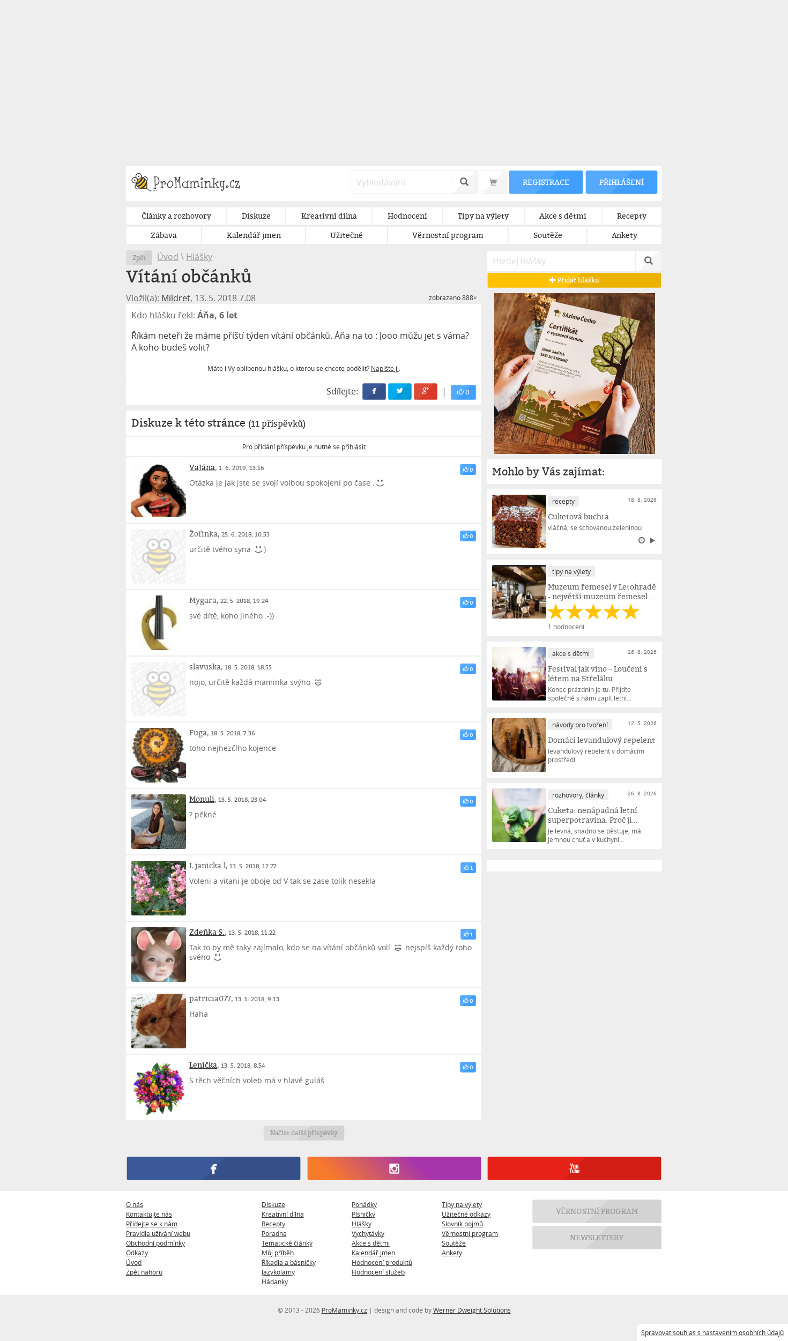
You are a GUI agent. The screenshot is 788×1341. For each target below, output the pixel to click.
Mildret (175, 298)
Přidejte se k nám (151, 1223)
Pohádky (364, 1204)
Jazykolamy (278, 1272)
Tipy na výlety (462, 1204)
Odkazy (137, 1252)
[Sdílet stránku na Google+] (426, 391)
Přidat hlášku (577, 280)
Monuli (201, 799)
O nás (134, 1204)
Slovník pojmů (462, 1223)
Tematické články (287, 1243)
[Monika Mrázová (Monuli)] (158, 821)
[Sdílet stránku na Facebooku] (374, 391)
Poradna (274, 1233)
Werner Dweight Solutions (472, 1310)
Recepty (273, 1223)
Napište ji (385, 368)
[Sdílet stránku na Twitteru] (400, 391)
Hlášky (199, 257)
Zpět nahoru (144, 1272)
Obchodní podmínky (155, 1243)
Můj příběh (278, 1252)
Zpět (139, 257)
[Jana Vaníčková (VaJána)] (158, 490)
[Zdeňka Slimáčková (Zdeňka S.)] (158, 954)
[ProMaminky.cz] (190, 183)
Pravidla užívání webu (158, 1233)
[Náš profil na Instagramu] (393, 1168)
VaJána (202, 467)
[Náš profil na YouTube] (574, 1168)
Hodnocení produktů (382, 1262)
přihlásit (353, 446)
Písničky (363, 1214)
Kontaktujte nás (149, 1214)
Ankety (452, 1252)
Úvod (168, 257)
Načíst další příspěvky (304, 1132)
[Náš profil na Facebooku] (213, 1168)
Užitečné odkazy (466, 1214)
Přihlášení (621, 182)
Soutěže (454, 1243)
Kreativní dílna (283, 1214)
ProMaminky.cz (344, 1310)
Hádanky (275, 1281)
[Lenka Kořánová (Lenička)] (158, 1087)
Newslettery (597, 1237)
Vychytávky (368, 1233)
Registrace (546, 182)
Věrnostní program (470, 1233)
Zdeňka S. (207, 932)
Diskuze (273, 1204)
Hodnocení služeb (378, 1272)
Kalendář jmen (373, 1252)
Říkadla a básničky (289, 1262)
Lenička (203, 1065)
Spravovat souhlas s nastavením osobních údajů (712, 1332)
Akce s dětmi (371, 1243)
